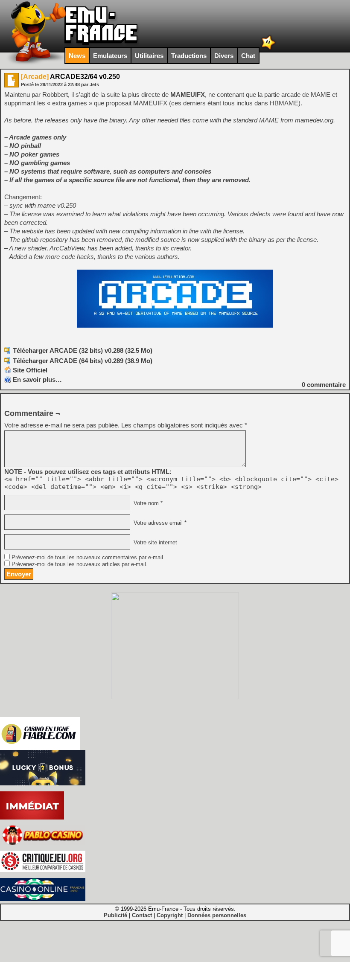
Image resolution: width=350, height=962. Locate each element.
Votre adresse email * (159, 523)
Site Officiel (30, 370)
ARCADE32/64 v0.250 (70, 76)
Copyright (170, 915)
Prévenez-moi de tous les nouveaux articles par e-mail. (80, 564)
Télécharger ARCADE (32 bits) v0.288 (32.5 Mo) (82, 350)
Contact (142, 915)
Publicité (115, 915)
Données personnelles (216, 915)
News (77, 55)
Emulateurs (110, 55)
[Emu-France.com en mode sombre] (268, 48)
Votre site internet (154, 543)
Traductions (189, 55)
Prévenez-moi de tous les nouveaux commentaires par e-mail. (88, 558)
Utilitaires (149, 55)
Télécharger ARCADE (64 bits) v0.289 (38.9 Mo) (82, 360)
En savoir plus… (37, 379)
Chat (248, 55)
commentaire (324, 384)
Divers (223, 55)
